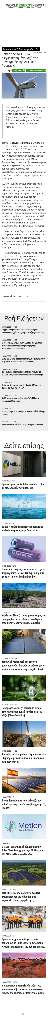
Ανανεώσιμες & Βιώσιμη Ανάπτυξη (20, 49)
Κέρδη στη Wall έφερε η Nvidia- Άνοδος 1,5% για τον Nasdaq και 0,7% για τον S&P (21, 386)
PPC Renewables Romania (36, 70)
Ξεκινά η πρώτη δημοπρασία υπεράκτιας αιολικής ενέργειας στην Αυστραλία (22, 529)
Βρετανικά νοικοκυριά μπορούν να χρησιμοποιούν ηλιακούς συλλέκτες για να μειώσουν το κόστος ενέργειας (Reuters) (23, 665)
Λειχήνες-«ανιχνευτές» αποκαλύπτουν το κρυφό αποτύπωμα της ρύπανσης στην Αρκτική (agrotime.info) (23, 331)
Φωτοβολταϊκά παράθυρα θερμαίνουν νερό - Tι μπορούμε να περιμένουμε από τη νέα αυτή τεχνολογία (24, 758)
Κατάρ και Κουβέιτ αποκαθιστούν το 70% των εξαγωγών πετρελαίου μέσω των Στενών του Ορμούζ (23, 360)
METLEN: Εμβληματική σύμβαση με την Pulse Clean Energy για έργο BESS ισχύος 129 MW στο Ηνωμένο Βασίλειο (22, 850)
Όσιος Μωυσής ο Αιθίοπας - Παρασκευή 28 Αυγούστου (22, 424)
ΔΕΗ (14, 70)
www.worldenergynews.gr (15, 296)
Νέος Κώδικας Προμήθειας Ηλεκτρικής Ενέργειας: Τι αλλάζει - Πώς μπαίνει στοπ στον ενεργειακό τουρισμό (22, 373)
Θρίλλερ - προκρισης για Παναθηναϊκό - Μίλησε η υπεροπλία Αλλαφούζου (20, 400)
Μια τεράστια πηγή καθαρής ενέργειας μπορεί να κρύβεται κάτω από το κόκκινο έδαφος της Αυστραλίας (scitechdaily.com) (23, 989)
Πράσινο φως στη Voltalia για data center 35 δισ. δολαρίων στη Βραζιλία (23, 486)
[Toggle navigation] (4, 5)
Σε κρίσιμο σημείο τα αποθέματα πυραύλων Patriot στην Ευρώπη (23, 413)
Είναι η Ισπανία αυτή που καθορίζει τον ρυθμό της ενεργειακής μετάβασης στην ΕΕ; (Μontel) (24, 804)
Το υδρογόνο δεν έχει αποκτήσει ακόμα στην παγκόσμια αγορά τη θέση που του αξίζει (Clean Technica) (22, 712)
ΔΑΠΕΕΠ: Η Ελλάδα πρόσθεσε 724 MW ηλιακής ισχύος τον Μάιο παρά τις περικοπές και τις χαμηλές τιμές (21, 897)
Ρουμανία (21, 70)
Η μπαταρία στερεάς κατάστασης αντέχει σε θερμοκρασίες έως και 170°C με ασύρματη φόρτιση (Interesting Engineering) (23, 573)
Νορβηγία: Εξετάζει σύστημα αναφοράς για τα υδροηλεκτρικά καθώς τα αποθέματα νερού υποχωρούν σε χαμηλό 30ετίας (24, 619)
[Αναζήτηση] (44, 5)
